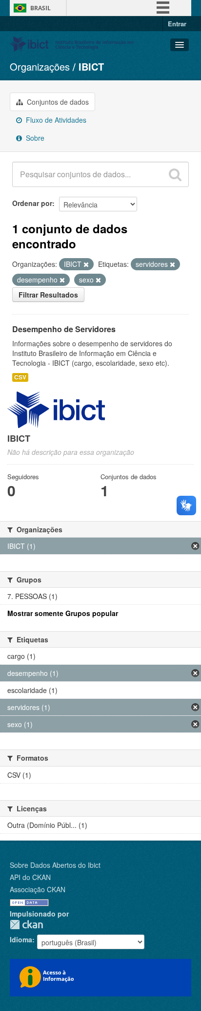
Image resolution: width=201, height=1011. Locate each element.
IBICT (91, 66)
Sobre (34, 138)
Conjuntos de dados (57, 102)
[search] (175, 174)
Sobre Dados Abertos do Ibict (55, 865)
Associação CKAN (37, 889)
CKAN (26, 924)
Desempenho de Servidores (64, 329)
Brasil (40, 8)
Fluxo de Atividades (55, 120)
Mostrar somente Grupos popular (62, 613)
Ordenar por (32, 203)
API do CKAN (30, 877)
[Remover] (86, 264)
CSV (20, 377)
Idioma (21, 939)
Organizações (40, 66)
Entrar (177, 23)
